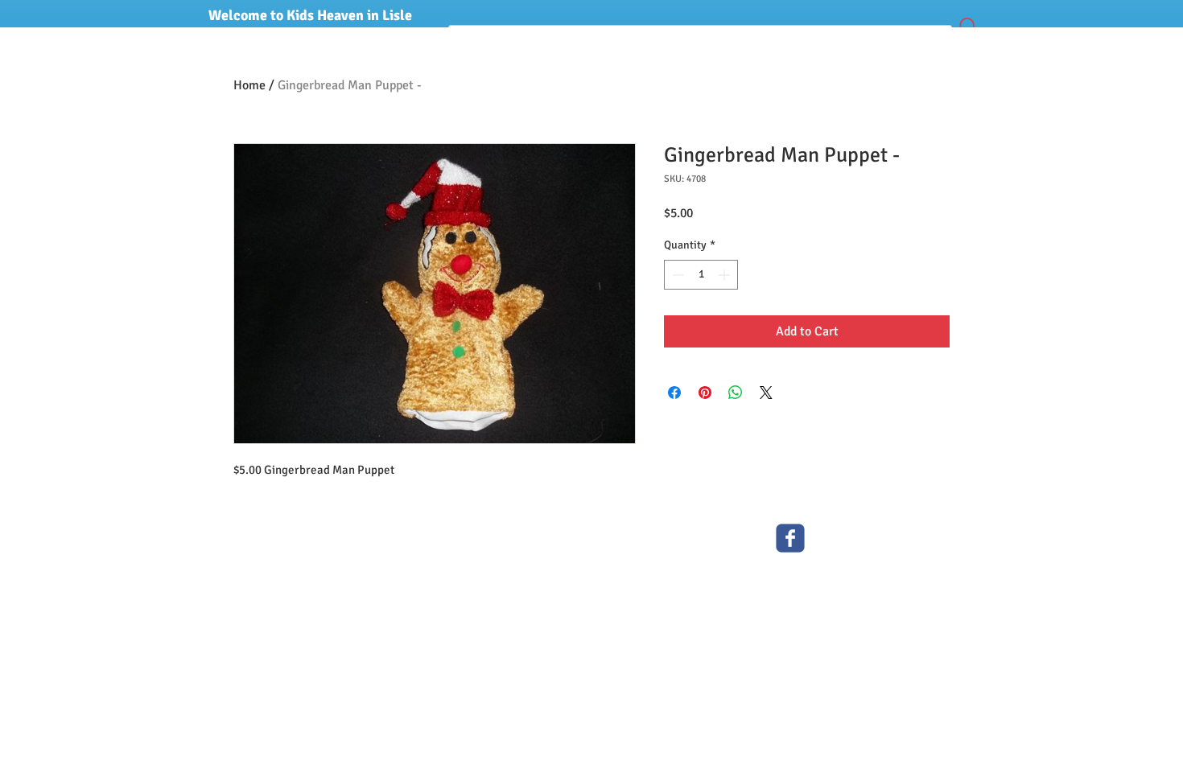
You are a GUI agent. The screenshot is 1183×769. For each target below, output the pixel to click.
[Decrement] (676, 275)
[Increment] (725, 275)
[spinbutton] (700, 275)
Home (249, 85)
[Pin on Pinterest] (705, 392)
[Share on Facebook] (674, 392)
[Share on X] (766, 392)
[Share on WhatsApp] (735, 392)
